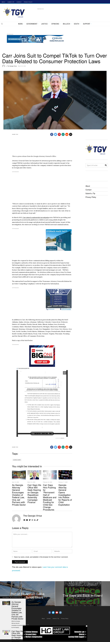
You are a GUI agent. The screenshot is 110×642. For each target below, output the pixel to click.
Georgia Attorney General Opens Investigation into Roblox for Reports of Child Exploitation (65, 494)
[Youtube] (56, 612)
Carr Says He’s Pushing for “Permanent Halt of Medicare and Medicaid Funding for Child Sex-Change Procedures (49, 497)
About (88, 186)
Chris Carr (17, 460)
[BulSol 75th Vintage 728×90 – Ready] (38, 38)
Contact (88, 189)
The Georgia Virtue (12, 66)
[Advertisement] (68, 14)
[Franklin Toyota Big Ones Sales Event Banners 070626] (42, 356)
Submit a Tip (90, 193)
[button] (2, 24)
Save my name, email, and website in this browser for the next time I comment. (41, 557)
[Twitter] (53, 612)
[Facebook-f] (49, 612)
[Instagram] (60, 612)
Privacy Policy (91, 197)
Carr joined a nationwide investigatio (35, 217)
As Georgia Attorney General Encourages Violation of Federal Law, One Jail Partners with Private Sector (19, 494)
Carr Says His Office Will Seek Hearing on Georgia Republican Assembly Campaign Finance (34, 493)
